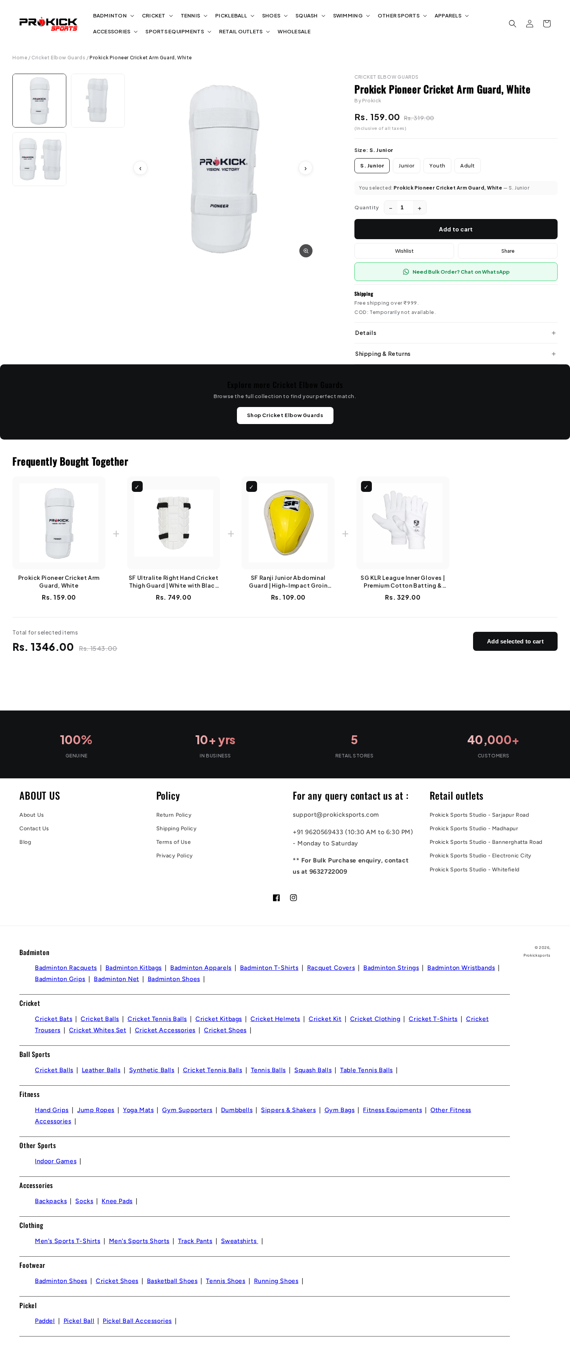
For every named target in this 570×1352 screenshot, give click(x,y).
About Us (31, 815)
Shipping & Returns (383, 353)
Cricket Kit (325, 1019)
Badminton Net (116, 979)
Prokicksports (537, 955)
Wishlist (404, 251)
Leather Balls (101, 1070)
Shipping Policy (176, 828)
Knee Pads (117, 1201)
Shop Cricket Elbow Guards (285, 415)
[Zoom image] (306, 250)
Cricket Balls (100, 1019)
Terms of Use (173, 842)
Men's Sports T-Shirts (67, 1241)
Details (365, 332)
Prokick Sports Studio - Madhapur (474, 828)
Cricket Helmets (275, 1019)
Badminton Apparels (200, 967)
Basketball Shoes (172, 1281)
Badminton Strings (391, 967)
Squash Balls (313, 1070)
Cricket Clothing (375, 1019)
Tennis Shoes (225, 1281)
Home (19, 57)
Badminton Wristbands (461, 967)
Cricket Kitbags (218, 1019)
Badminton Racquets (66, 967)
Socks (84, 1201)
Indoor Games (55, 1161)
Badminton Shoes (174, 979)
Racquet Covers (331, 967)
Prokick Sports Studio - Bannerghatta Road (486, 842)
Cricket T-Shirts (433, 1019)
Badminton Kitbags (133, 967)
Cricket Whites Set (97, 1030)
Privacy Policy (174, 855)
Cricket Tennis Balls (157, 1019)
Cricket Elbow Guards (58, 57)
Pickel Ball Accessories (137, 1320)
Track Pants (195, 1241)
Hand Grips (52, 1110)
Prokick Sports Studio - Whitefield (475, 869)
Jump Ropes (95, 1110)
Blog (25, 842)
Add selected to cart (515, 641)
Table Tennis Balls (366, 1070)
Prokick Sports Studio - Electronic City (481, 855)
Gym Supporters (187, 1110)
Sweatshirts (239, 1241)
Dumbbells (236, 1110)
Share (508, 251)
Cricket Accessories (165, 1030)
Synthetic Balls (151, 1070)
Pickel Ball (79, 1320)
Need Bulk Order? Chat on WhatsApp (461, 272)
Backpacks (51, 1201)
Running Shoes (276, 1281)
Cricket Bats (53, 1019)
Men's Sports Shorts (139, 1241)
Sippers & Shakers (288, 1110)
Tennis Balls (268, 1070)
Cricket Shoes (225, 1030)
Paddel (45, 1320)
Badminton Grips (60, 979)
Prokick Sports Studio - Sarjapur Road (479, 815)
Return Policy (174, 815)
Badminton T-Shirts (269, 967)
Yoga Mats (138, 1110)
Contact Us (34, 828)
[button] (112, 16)
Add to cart (456, 229)
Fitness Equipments (392, 1110)
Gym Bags (340, 1110)
